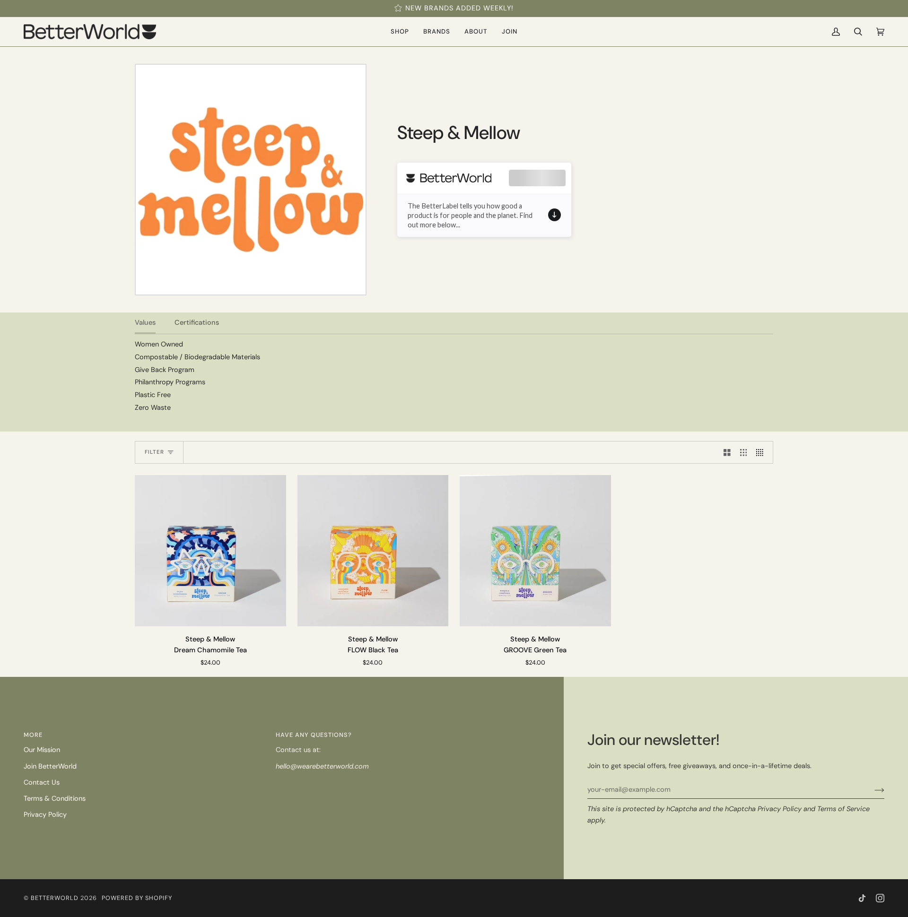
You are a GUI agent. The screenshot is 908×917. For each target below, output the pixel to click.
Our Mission (42, 749)
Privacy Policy (780, 809)
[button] (400, 31)
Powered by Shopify (137, 898)
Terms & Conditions (55, 798)
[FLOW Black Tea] (373, 550)
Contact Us (42, 782)
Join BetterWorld (50, 766)
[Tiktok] (862, 898)
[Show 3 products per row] (743, 452)
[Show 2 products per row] (727, 452)
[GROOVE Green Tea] (535, 550)
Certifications (197, 322)
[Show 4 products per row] (762, 452)
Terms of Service (843, 809)
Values (145, 322)
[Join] (871, 789)
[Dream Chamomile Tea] (210, 550)
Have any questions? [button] (314, 735)
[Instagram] (880, 898)
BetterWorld (55, 898)
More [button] (33, 735)
